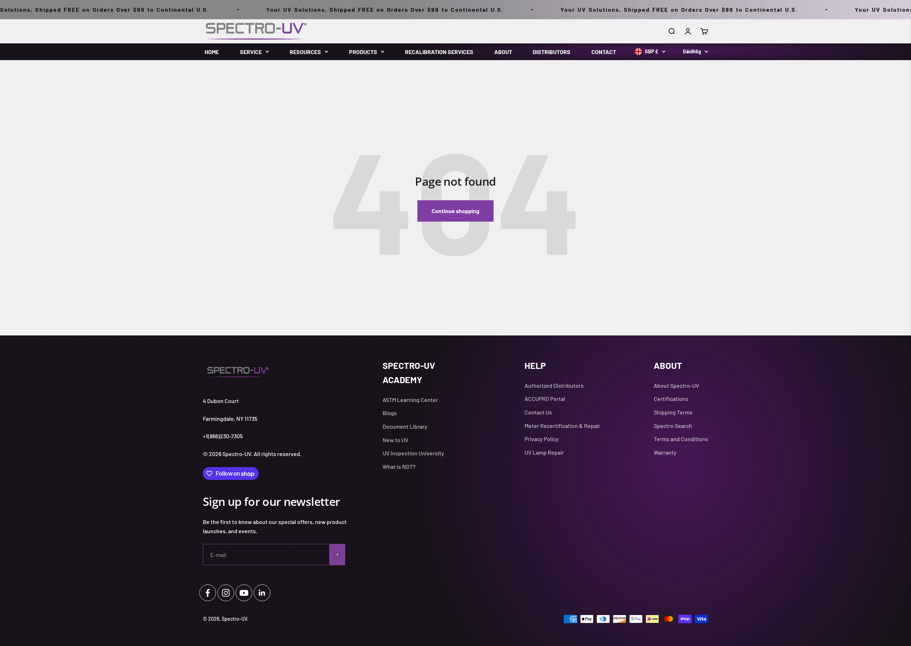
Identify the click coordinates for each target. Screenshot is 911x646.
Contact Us (538, 412)
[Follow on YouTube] (244, 593)
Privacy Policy (542, 438)
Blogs (390, 412)
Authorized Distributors (554, 385)
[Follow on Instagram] (226, 593)
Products (363, 51)
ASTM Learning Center (410, 399)
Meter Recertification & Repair (562, 425)
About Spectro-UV (676, 385)
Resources (305, 51)
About (503, 51)
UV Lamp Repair (544, 452)
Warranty (665, 452)
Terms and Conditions (681, 438)
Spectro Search (673, 425)
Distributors (551, 51)
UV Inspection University (413, 453)
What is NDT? (399, 466)
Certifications (671, 398)
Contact (603, 51)
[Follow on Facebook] (207, 593)
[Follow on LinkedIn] (262, 593)
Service (251, 51)
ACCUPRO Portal (545, 398)
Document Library (405, 426)
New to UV (396, 439)
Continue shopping (455, 210)
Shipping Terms (673, 412)
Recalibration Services (439, 51)
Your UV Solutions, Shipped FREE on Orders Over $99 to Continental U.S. (353, 9)
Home (212, 51)
